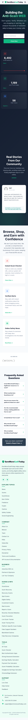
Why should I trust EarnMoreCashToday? (11, 424)
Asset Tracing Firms (8, 623)
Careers (4, 546)
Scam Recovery (7, 589)
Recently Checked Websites (10, 613)
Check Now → (9, 280)
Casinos (4, 509)
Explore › (5, 105)
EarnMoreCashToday (20, 712)
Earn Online (5, 499)
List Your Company (8, 575)
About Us (5, 526)
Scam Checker (6, 650)
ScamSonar (5, 586)
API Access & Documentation (11, 559)
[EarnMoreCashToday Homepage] (14, 461)
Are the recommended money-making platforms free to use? (12, 410)
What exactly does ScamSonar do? (9, 394)
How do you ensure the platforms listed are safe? (12, 401)
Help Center (5, 686)
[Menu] (3, 2)
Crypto (4, 506)
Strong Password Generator (10, 656)
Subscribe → (8, 312)
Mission (4, 530)
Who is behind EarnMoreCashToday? (11, 432)
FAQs (3, 539)
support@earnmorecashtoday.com (15, 704)
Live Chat (5, 682)
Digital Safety (6, 599)
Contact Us (5, 536)
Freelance (5, 502)
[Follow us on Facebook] (3, 479)
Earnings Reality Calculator (10, 660)
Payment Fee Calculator (9, 663)
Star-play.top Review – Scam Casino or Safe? (14, 208)
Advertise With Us (7, 569)
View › (5, 63)
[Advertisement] (14, 132)
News (3, 489)
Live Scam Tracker (8, 619)
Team (3, 533)
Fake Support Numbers (9, 629)
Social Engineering (7, 516)
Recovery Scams (7, 593)
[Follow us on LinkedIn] (7, 479)
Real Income (6, 606)
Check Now (14, 41)
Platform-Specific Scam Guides (12, 626)
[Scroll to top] (25, 713)
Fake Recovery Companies (10, 636)
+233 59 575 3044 (10, 700)
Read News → (9, 343)
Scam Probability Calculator (10, 666)
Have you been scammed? (14, 442)
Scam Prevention (7, 616)
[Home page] (14, 2)
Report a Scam (6, 609)
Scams (4, 492)
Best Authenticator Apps (9, 653)
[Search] (25, 2)
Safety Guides (6, 512)
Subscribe (5, 543)
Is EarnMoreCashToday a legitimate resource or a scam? (11, 385)
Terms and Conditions (8, 556)
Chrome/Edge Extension (9, 673)
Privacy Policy (6, 549)
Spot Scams (5, 596)
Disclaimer (5, 553)
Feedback (5, 689)
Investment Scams (8, 603)
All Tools (4, 646)
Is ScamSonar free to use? (12, 417)
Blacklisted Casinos (8, 632)
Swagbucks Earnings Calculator (12, 670)
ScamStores (5, 496)
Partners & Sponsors (8, 572)
